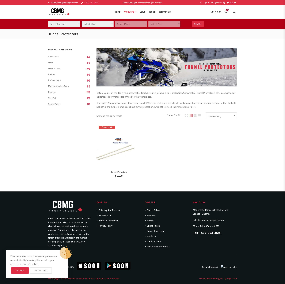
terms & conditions (108, 220)
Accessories (53, 56)
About (152, 11)
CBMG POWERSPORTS (78, 278)
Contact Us (165, 11)
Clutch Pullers (54, 68)
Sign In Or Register (211, 2)
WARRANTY (105, 215)
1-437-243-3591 (91, 2)
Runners (52, 92)
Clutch (50, 62)
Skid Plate (52, 98)
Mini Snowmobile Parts (58, 86)
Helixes (51, 74)
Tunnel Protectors (119, 171)
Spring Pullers (54, 103)
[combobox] (221, 115)
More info (41, 270)
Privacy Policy (106, 225)
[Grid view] (186, 115)
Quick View (120, 139)
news (142, 11)
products (129, 11)
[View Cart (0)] (212, 12)
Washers (151, 236)
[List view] (199, 115)
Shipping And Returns (109, 210)
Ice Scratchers (54, 80)
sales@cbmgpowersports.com (64, 2)
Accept (20, 270)
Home (117, 11)
